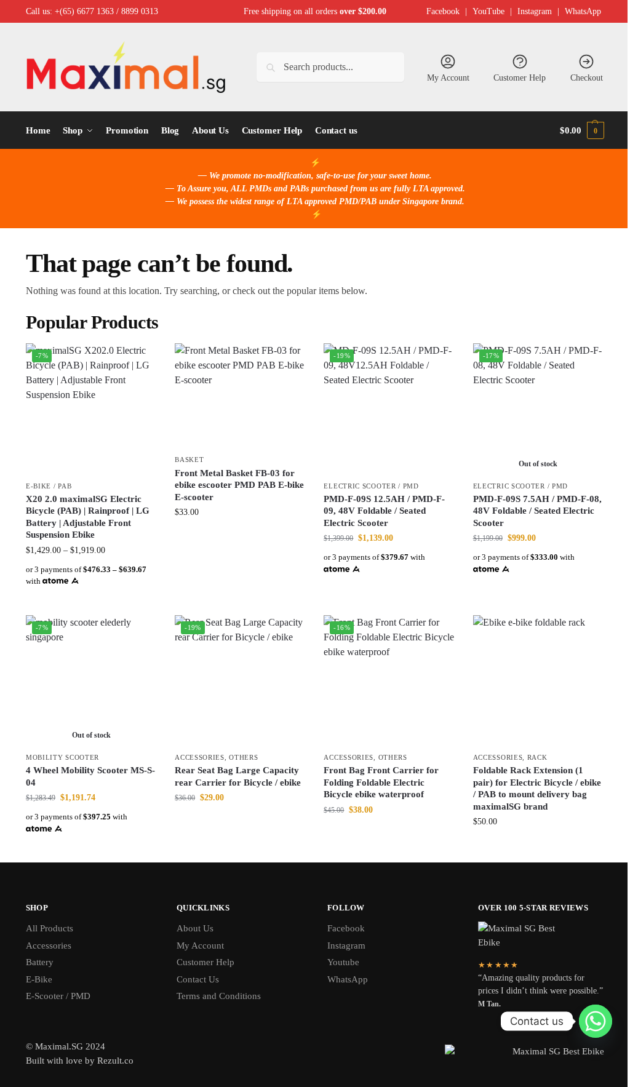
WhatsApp (583, 11)
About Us (195, 928)
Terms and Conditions (219, 996)
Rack (537, 757)
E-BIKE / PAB (48, 486)
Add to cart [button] (239, 538)
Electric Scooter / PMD (371, 486)
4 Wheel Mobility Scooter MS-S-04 (90, 776)
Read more (91, 849)
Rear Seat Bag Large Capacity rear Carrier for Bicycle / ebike (238, 776)
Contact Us (198, 979)
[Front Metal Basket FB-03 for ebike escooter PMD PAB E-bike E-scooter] (240, 395)
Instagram (534, 11)
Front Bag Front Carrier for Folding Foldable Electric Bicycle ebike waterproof (381, 782)
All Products (49, 928)
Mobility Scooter (62, 757)
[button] (582, 130)
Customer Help (519, 77)
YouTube (488, 11)
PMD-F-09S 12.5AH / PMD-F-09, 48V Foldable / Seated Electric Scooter (384, 511)
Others (243, 757)
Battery (40, 962)
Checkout (586, 77)
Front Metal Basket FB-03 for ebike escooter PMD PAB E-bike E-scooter (239, 485)
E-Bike (39, 979)
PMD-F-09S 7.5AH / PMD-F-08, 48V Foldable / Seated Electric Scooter (537, 511)
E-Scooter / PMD (58, 996)
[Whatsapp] (595, 1021)
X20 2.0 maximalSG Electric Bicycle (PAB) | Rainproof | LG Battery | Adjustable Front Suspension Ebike (88, 517)
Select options (91, 602)
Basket (189, 459)
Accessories (200, 757)
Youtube (343, 962)
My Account (448, 77)
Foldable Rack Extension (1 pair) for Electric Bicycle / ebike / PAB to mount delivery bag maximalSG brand (537, 788)
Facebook (443, 11)
